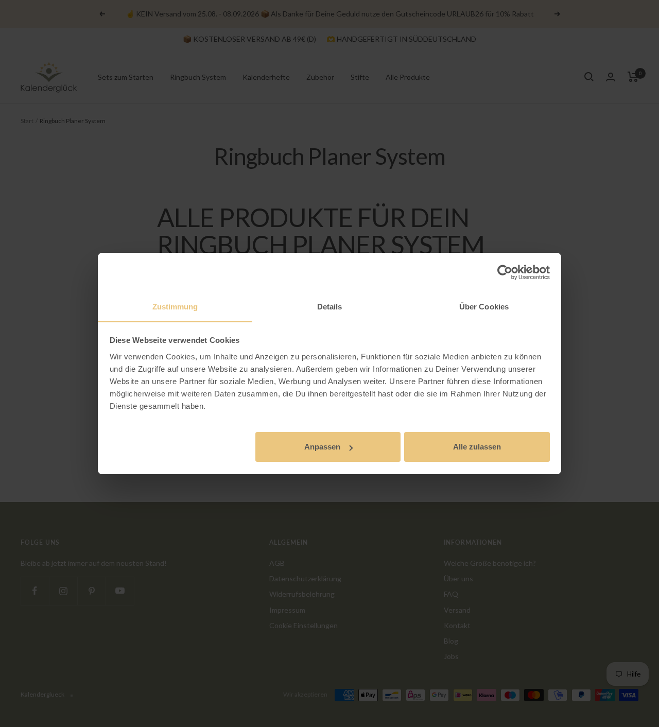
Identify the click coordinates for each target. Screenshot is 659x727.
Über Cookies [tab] (484, 306)
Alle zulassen (477, 446)
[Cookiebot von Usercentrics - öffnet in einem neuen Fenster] (505, 272)
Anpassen (322, 446)
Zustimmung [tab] (175, 306)
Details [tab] (329, 306)
